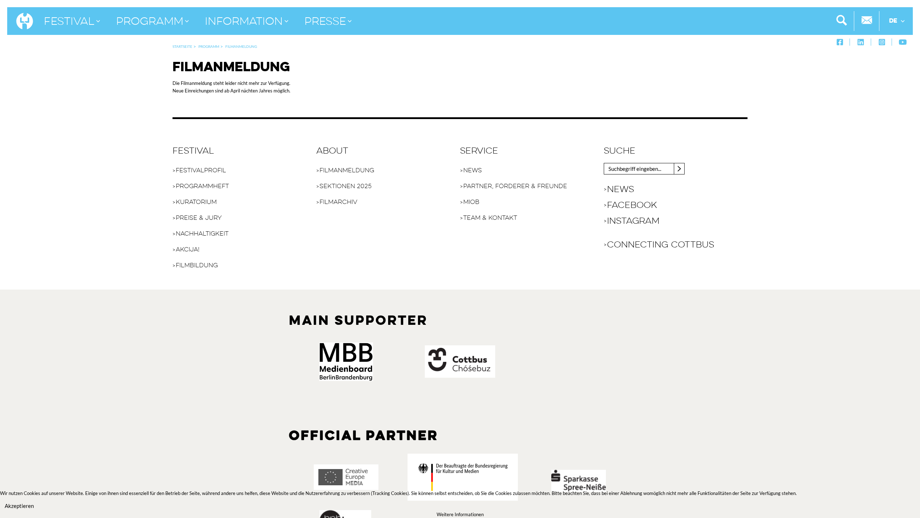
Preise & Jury (199, 218)
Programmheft (202, 186)
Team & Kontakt (490, 218)
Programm (208, 46)
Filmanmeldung (346, 170)
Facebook (632, 205)
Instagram (633, 221)
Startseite (182, 46)
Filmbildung (197, 265)
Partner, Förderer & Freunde (515, 186)
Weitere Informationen (460, 514)
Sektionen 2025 (345, 186)
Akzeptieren (19, 506)
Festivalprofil (201, 170)
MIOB (471, 202)
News (472, 170)
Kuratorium (196, 202)
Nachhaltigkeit (202, 234)
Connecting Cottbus (660, 245)
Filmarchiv (338, 202)
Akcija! (187, 250)
